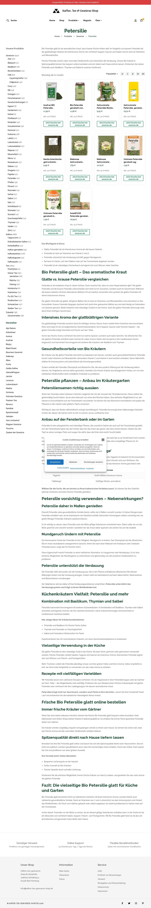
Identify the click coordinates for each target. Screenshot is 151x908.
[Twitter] (129, 902)
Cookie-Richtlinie (63, 467)
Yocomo (9, 428)
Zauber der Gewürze (15, 432)
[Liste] (122, 74)
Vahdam (9, 416)
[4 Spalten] (138, 74)
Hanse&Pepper (12, 372)
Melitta (9, 388)
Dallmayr (10, 356)
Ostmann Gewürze (14, 396)
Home (57, 36)
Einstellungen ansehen (93, 462)
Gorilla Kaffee (12, 368)
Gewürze (80, 36)
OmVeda (10, 392)
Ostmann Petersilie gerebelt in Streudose (52, 216)
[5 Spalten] (143, 74)
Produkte (68, 36)
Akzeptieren (55, 462)
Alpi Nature (11, 328)
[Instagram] (136, 902)
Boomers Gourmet (14, 352)
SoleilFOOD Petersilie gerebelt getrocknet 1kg (79, 216)
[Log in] (135, 20)
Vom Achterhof (12, 420)
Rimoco (9, 404)
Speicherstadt (12, 412)
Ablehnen (73, 462)
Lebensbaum (12, 384)
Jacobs (9, 376)
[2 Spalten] (128, 74)
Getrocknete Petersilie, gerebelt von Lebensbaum (133, 108)
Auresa (9, 336)
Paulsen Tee (11, 400)
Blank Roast (11, 348)
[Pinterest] (143, 902)
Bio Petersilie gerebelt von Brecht (76, 108)
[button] (103, 440)
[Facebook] (122, 902)
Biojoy (8, 344)
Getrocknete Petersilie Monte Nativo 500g (105, 108)
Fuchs (8, 364)
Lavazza (9, 380)
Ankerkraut (10, 332)
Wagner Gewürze (13, 424)
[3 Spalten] (133, 74)
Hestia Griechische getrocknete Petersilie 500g (52, 162)
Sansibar (9, 408)
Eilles (8, 360)
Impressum (90, 468)
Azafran (9, 340)
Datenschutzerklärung (77, 468)
